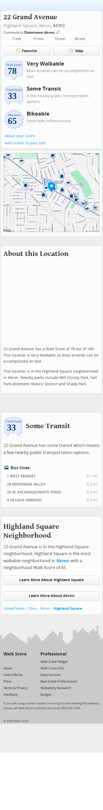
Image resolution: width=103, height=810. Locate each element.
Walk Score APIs (52, 668)
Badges (46, 695)
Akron (45, 25)
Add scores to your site (25, 143)
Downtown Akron (39, 32)
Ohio (32, 608)
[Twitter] (6, 661)
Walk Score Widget (54, 662)
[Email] (23, 661)
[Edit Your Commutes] (58, 31)
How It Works (13, 675)
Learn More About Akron (51, 596)
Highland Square (68, 608)
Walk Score (14, 653)
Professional (53, 653)
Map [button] (79, 51)
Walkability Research (55, 688)
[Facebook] (15, 661)
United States (14, 608)
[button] (51, 186)
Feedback (10, 695)
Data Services (50, 675)
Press (7, 681)
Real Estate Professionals (58, 681)
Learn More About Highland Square (51, 580)
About (7, 668)
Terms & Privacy (15, 688)
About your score (20, 136)
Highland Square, (20, 25)
